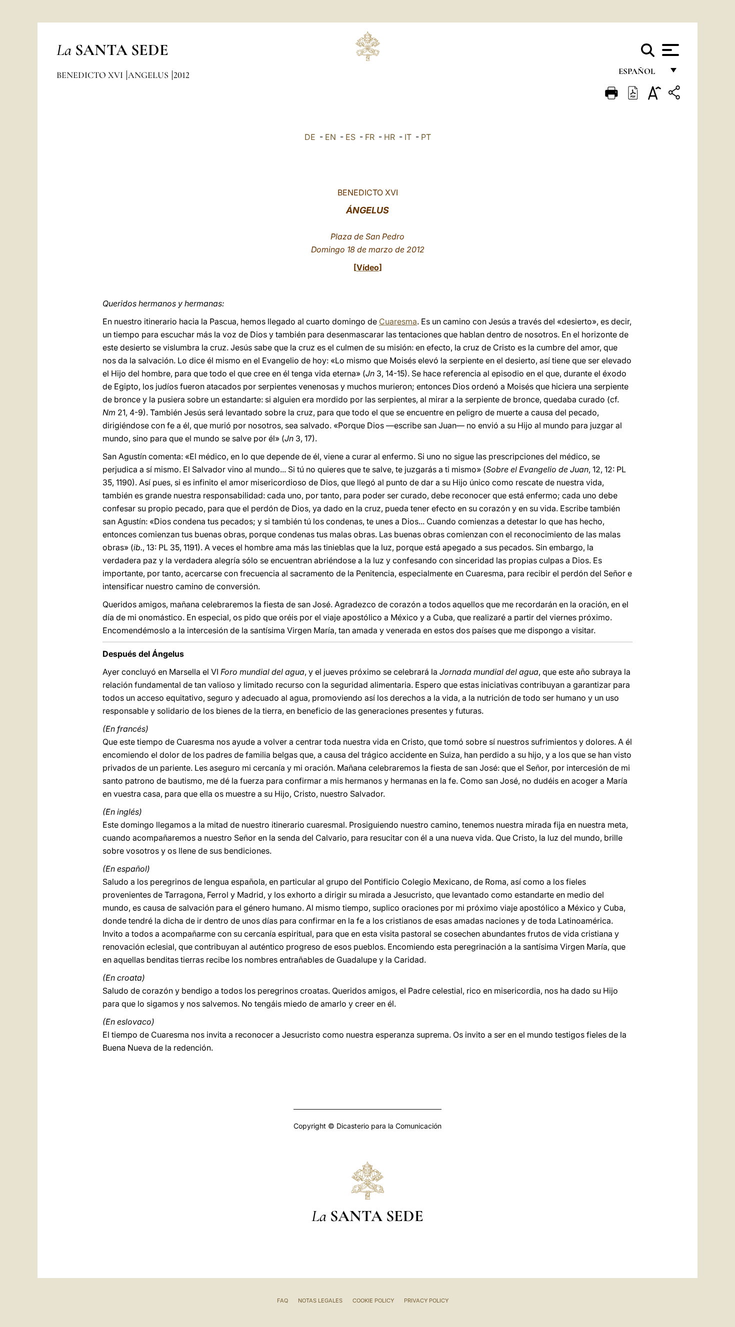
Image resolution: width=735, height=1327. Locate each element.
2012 (182, 74)
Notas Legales (320, 1300)
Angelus (149, 74)
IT (408, 137)
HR (389, 137)
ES (351, 137)
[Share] (675, 94)
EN (330, 137)
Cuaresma (398, 321)
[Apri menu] (669, 49)
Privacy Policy (426, 1300)
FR (369, 137)
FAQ (282, 1300)
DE (310, 137)
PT (426, 137)
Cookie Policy (373, 1300)
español (641, 73)
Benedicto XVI (90, 74)
